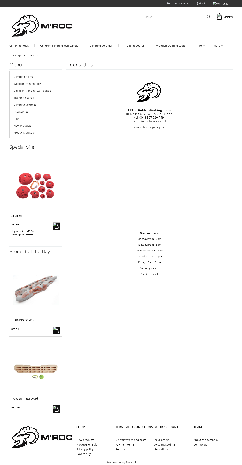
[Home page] (41, 25)
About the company (206, 440)
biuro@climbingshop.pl (149, 121)
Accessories (21, 111)
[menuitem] (21, 45)
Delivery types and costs (131, 440)
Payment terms (125, 444)
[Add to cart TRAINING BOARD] (56, 330)
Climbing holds (23, 76)
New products (22, 125)
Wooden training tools (28, 83)
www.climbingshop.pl (149, 127)
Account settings (164, 444)
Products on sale (24, 132)
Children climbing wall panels (32, 90)
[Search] (208, 17)
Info (16, 118)
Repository (161, 449)
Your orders (161, 440)
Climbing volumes (25, 104)
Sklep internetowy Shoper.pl (121, 462)
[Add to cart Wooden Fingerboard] (56, 409)
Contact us (200, 444)
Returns (121, 449)
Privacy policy (84, 449)
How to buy (83, 454)
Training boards (24, 97)
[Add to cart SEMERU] (56, 226)
